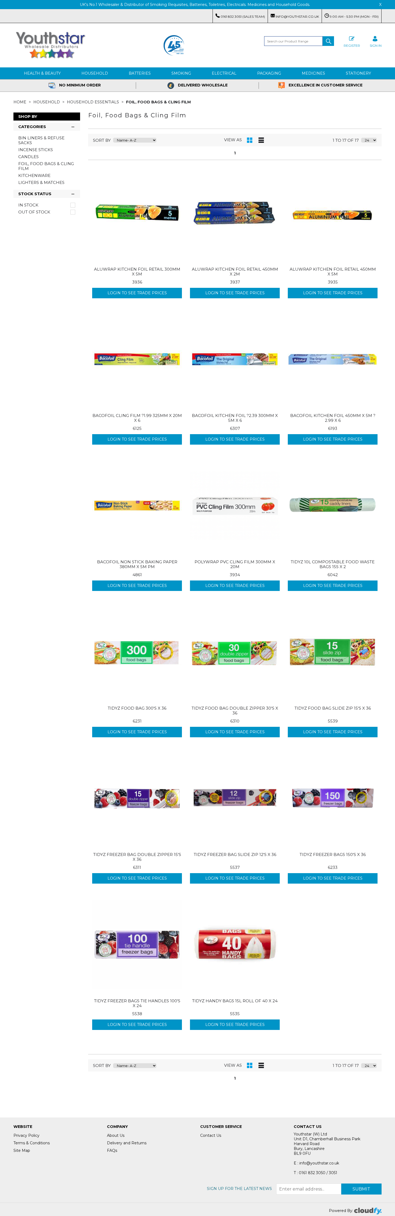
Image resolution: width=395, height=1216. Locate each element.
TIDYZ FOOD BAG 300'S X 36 (137, 708)
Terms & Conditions (31, 1143)
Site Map (21, 1150)
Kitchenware (34, 175)
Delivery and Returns (126, 1143)
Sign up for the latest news (239, 1188)
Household (94, 73)
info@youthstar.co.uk (297, 16)
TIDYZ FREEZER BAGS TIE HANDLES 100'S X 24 (137, 1003)
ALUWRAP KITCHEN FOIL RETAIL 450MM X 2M (235, 272)
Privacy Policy (26, 1135)
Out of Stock (34, 212)
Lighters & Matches (41, 182)
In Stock (28, 205)
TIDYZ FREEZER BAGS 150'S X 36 (333, 854)
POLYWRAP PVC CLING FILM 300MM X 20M (235, 564)
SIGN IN (376, 45)
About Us (115, 1135)
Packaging (269, 73)
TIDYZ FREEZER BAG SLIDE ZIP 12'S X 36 (235, 854)
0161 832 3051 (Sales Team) (242, 16)
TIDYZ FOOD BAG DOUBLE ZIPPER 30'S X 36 (235, 711)
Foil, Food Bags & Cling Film (158, 102)
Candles (28, 156)
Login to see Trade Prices (137, 293)
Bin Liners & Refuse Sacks (41, 140)
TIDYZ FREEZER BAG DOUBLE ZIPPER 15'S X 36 (137, 857)
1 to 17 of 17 (346, 140)
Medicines (313, 73)
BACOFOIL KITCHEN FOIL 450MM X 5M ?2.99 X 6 (332, 418)
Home (20, 102)
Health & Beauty (42, 73)
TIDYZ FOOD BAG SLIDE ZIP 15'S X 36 (333, 708)
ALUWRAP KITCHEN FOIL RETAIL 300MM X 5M (137, 272)
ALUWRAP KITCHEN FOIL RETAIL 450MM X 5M (333, 272)
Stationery (358, 73)
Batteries (140, 73)
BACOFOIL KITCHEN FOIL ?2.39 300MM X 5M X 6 (235, 418)
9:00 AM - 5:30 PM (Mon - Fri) (354, 16)
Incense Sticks (35, 149)
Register (352, 45)
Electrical (224, 73)
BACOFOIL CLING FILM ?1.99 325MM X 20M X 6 (137, 418)
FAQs (112, 1150)
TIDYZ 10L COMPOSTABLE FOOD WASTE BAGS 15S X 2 (333, 564)
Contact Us (210, 1135)
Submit (361, 1189)
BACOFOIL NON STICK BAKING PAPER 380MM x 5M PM (137, 564)
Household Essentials (93, 102)
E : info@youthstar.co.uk (316, 1163)
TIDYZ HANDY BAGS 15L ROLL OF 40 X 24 (235, 1000)
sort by (102, 140)
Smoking (181, 73)
